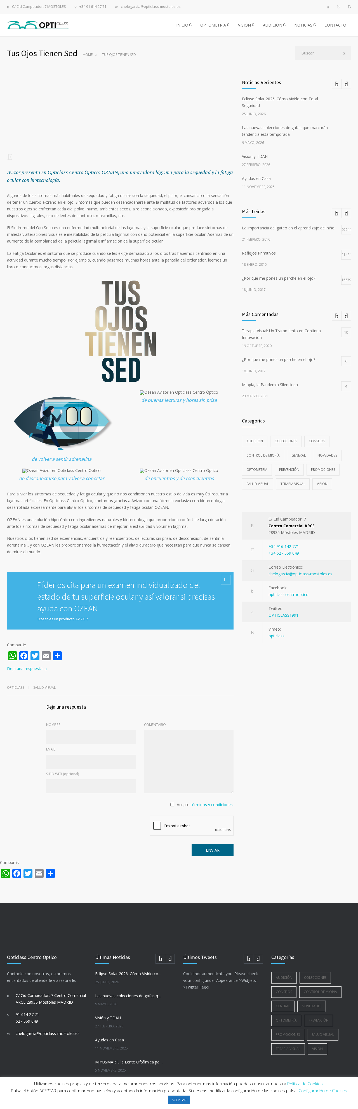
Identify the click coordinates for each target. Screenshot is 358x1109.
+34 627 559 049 (283, 553)
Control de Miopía (263, 455)
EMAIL (50, 749)
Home (88, 54)
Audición (254, 441)
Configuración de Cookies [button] (323, 1090)
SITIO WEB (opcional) (62, 773)
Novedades (327, 455)
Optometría (256, 469)
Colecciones (286, 441)
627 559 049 (27, 1021)
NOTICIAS (303, 25)
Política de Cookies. (305, 1083)
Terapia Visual (293, 483)
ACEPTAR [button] (179, 1099)
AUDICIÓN (272, 25)
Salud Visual (44, 687)
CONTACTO (335, 25)
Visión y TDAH (255, 156)
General (298, 455)
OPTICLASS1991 (283, 615)
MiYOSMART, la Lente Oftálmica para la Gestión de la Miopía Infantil (129, 1062)
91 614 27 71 (27, 1014)
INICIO (182, 25)
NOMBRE (53, 724)
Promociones (323, 469)
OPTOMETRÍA (213, 25)
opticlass (276, 635)
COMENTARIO (155, 724)
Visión (322, 483)
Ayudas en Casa (256, 178)
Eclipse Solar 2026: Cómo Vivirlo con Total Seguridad (129, 973)
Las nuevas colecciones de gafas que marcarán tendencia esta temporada (129, 995)
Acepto (205, 804)
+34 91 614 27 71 (92, 7)
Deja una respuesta (25, 668)
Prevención (289, 469)
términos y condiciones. (212, 804)
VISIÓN (244, 25)
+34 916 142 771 (283, 546)
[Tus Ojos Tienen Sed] (120, 124)
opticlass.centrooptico (288, 594)
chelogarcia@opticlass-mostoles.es (151, 7)
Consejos (317, 441)
